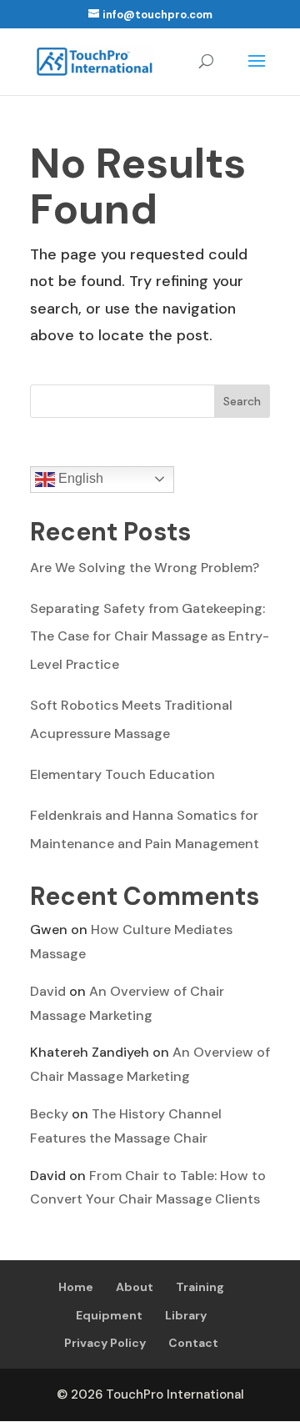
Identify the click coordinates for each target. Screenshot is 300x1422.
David (48, 991)
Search (242, 401)
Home (75, 1286)
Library (186, 1315)
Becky (49, 1114)
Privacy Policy (105, 1342)
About (134, 1286)
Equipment (109, 1315)
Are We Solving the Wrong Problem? (144, 567)
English (79, 478)
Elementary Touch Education (122, 774)
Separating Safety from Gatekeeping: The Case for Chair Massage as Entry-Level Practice (149, 636)
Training (200, 1286)
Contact (193, 1342)
